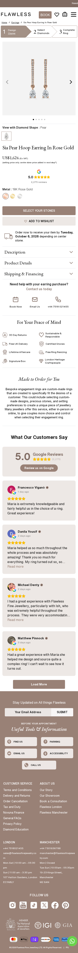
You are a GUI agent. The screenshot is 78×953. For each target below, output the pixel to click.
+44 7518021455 (13, 848)
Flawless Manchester (54, 812)
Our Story (46, 790)
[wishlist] (57, 14)
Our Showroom (50, 795)
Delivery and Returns (16, 795)
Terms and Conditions (17, 790)
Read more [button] (15, 566)
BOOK (45, 15)
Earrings (15, 22)
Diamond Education (16, 829)
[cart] (65, 14)
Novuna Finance (13, 812)
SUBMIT (62, 712)
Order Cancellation (15, 801)
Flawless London (51, 807)
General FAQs (12, 818)
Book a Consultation (53, 801)
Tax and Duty (12, 807)
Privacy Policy (12, 823)
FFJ (67, 947)
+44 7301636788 (50, 848)
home (4, 22)
